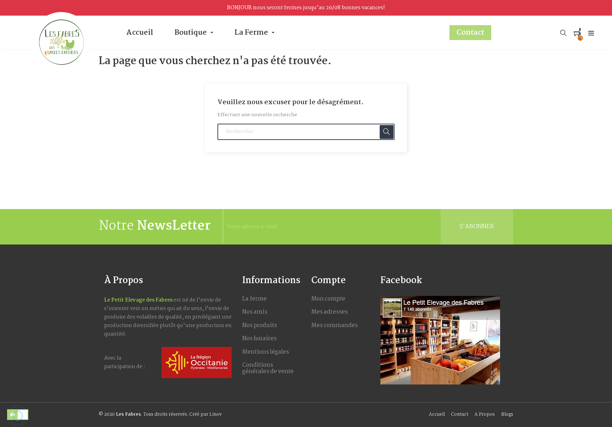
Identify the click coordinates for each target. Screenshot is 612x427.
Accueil (437, 414)
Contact (459, 414)
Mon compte (328, 298)
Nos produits (259, 325)
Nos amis (254, 312)
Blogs (507, 414)
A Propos (485, 414)
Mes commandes (334, 325)
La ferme (254, 298)
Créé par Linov (205, 414)
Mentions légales (265, 352)
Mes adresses (329, 312)
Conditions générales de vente (268, 368)
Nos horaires (259, 338)
